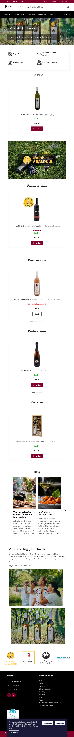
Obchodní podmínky (45, 707)
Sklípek (14, 1)
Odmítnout (47, 723)
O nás (6, 1)
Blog (39, 699)
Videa (40, 701)
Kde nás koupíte (43, 690)
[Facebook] (8, 696)
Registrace (63, 1)
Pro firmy (41, 688)
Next (64, 511)
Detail (36, 315)
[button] (6, 32)
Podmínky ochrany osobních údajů (50, 704)
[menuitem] (7, 14)
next (66, 110)
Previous (7, 511)
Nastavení (13, 733)
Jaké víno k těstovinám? (44, 514)
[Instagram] (13, 696)
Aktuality (41, 696)
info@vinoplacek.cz (17, 683)
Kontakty (41, 693)
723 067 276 (15, 687)
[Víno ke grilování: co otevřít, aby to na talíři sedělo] (24, 494)
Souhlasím (59, 723)
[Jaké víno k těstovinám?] (49, 494)
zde (9, 728)
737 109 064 (15, 691)
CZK (43, 1)
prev (5, 110)
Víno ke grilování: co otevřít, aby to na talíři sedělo (23, 516)
